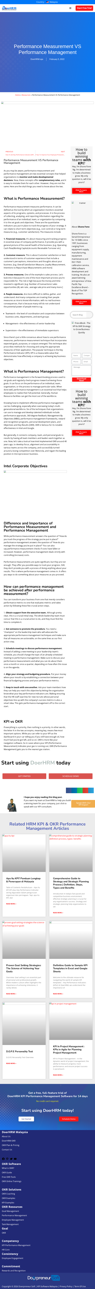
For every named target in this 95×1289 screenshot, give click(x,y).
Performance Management (14, 1215)
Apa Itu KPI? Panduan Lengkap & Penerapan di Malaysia (23, 880)
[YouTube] (15, 1159)
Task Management (10, 1224)
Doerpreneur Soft (27, 1286)
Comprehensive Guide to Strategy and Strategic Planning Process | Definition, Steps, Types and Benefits (71, 883)
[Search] (89, 315)
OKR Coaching (8, 1193)
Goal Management (10, 1211)
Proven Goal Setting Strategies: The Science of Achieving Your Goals (23, 968)
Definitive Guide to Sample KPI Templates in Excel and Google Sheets (70, 968)
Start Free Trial (84, 8)
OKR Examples (8, 1198)
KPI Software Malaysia (47, 1286)
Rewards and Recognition (14, 1270)
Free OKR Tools (9, 1177)
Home (17, 95)
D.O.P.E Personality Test (19, 1051)
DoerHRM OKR (8, 1140)
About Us (6, 1136)
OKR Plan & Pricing (10, 1145)
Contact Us (7, 1149)
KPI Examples (8, 1202)
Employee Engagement (12, 1258)
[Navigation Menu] (70, 8)
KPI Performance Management (16, 1245)
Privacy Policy (66, 1286)
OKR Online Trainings (11, 1181)
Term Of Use (80, 1286)
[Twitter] (11, 1159)
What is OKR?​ (8, 1168)
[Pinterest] (7, 1159)
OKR (4, 1232)
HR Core (6, 1249)
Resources (26, 95)
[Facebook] (3, 1159)
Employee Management (13, 1220)
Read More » (11, 904)
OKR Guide (7, 1172)
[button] (68, 790)
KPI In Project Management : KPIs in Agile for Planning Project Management (69, 1049)
